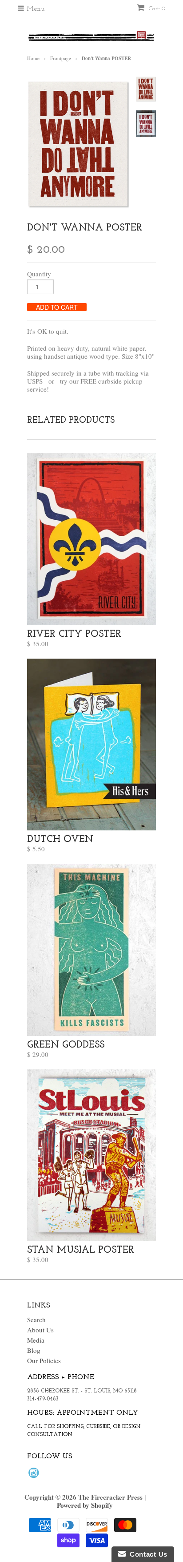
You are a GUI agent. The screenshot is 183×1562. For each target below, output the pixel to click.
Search (36, 1319)
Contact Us (146, 1554)
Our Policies (44, 1360)
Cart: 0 (156, 8)
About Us (40, 1329)
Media (35, 1339)
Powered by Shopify (85, 1505)
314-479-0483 (43, 1399)
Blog (33, 1350)
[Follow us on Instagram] (35, 1475)
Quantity (39, 274)
